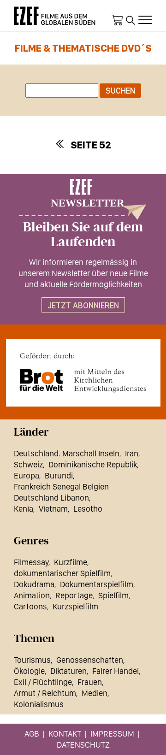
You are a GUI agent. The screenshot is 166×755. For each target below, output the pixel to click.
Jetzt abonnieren (83, 305)
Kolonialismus (39, 704)
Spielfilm (113, 595)
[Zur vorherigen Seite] (59, 143)
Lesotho (87, 508)
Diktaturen (68, 671)
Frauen (89, 682)
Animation (32, 595)
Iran (131, 453)
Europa (26, 475)
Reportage (74, 595)
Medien (94, 693)
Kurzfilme (70, 562)
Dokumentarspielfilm (96, 584)
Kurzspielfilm (75, 606)
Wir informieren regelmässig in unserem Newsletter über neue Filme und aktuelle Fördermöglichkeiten (83, 273)
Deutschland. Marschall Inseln (66, 453)
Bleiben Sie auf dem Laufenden (83, 234)
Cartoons (30, 606)
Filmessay (31, 562)
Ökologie (29, 671)
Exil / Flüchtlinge (43, 682)
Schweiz (28, 464)
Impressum (112, 733)
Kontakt (64, 733)
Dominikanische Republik (92, 464)
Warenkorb (117, 20)
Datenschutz (83, 744)
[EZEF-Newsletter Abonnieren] (83, 199)
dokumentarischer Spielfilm (62, 573)
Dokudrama (34, 584)
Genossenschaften (89, 660)
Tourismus (32, 660)
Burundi (59, 475)
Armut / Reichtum (45, 693)
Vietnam (53, 508)
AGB (31, 733)
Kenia (23, 508)
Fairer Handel (115, 671)
